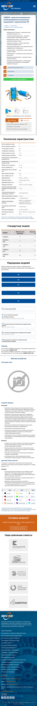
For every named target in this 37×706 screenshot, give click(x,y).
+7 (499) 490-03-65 (15, 678)
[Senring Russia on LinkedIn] (11, 698)
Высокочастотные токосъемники (9, 669)
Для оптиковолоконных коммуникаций (11, 635)
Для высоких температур (8, 672)
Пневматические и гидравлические (13, 27)
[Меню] (34, 6)
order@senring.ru (13, 684)
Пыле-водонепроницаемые (8, 647)
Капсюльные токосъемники (8, 655)
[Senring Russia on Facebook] (2, 698)
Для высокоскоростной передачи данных (12, 662)
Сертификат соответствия (13, 126)
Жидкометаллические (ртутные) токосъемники (13, 660)
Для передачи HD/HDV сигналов (10, 664)
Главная (6, 25)
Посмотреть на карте (7, 691)
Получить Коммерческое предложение (17, 129)
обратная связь (26, 0)
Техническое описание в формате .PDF (17, 124)
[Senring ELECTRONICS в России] (11, 6)
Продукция (14, 25)
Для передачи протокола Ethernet (10, 638)
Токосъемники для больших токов (10, 640)
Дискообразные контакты (8, 657)
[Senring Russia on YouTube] (8, 698)
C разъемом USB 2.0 (6, 643)
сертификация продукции (14, 0)
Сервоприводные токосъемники (9, 652)
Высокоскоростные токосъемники (10, 650)
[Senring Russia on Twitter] (5, 698)
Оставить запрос (18, 528)
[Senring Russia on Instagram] (13, 698)
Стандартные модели (18, 79)
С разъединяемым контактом (9, 645)
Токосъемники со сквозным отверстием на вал (13, 633)
